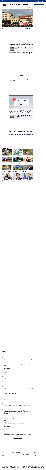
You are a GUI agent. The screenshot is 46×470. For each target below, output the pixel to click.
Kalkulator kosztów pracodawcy (15, 453)
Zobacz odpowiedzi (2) (7, 368)
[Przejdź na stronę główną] (2, 1)
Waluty (2, 452)
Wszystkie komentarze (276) (17, 438)
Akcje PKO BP (35, 453)
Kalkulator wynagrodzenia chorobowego (16, 452)
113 (32, 388)
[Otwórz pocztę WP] (36, 1)
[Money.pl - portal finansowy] (6, 1)
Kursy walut (3, 453)
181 (30, 359)
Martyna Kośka (7, 28)
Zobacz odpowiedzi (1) (7, 426)
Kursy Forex (35, 455)
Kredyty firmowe (24, 458)
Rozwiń (21, 75)
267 (32, 359)
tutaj (14, 468)
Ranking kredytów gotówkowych (26, 454)
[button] (39, 1)
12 (30, 388)
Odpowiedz (5, 359)
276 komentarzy (28, 28)
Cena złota (35, 452)
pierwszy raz (12, 44)
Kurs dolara (3, 455)
